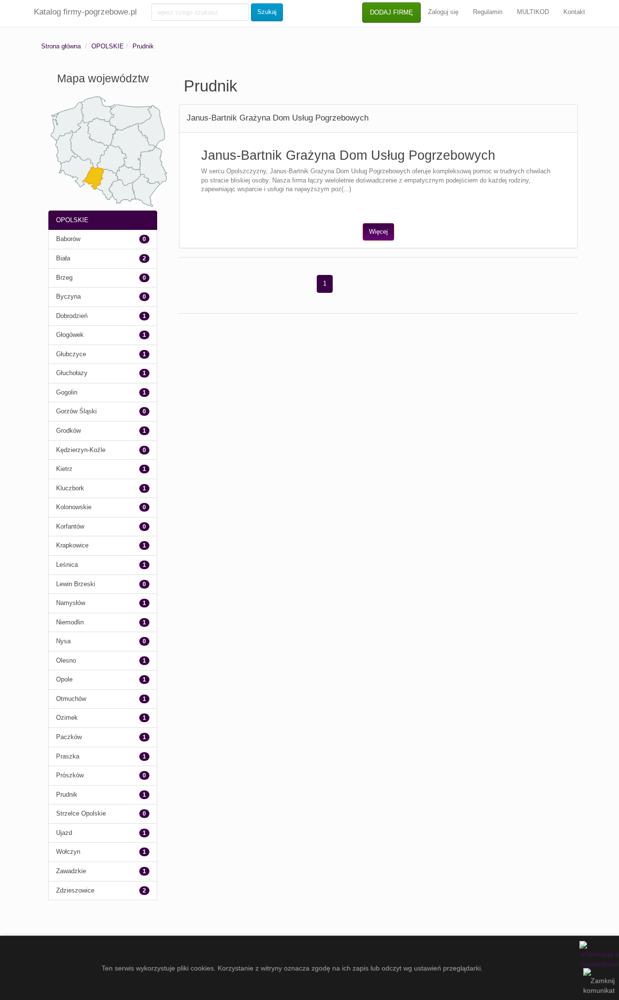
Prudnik (143, 46)
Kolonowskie (73, 507)
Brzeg (64, 277)
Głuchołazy (72, 373)
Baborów (68, 238)
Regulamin (487, 11)
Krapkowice (72, 545)
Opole (64, 679)
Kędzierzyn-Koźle (80, 450)
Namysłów (70, 602)
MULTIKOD (533, 11)
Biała (63, 258)
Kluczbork (70, 488)
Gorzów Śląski (76, 411)
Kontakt (574, 11)
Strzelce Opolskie (81, 813)
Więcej (378, 231)
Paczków (69, 737)
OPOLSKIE (107, 46)
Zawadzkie (71, 871)
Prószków (70, 775)
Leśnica (67, 564)
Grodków (68, 430)
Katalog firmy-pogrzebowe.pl (85, 11)
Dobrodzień (72, 315)
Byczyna (68, 296)
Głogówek (70, 334)
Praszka (67, 756)
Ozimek (67, 717)
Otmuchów (71, 698)
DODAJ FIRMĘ (391, 12)
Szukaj (267, 11)
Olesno (66, 660)
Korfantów (70, 526)
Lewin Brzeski (75, 584)
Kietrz (64, 468)
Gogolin (66, 392)
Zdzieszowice (75, 890)
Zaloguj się (443, 11)
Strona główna (61, 46)
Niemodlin (70, 622)
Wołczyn (68, 851)
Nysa (63, 641)
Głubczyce (71, 354)
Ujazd (64, 832)
